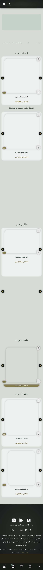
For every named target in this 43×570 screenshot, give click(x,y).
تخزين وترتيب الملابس (6, 42)
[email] (17, 530)
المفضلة (30, 549)
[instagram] (22, 530)
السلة (35, 549)
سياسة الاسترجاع (23, 549)
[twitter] (26, 530)
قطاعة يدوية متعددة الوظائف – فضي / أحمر (17, 489)
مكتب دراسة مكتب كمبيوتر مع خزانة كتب (17, 97)
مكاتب (28, 42)
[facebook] (30, 530)
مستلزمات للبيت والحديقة (17, 42)
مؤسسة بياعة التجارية (12, 549)
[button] (10, 4)
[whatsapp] (13, 530)
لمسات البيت (38, 42)
